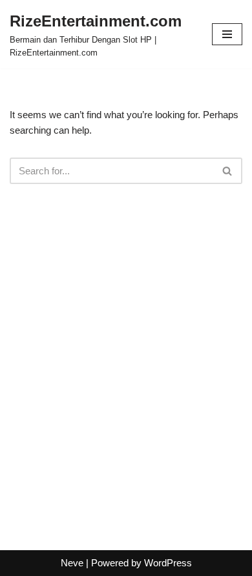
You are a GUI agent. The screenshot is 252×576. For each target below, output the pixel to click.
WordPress (168, 562)
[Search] (227, 171)
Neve (72, 562)
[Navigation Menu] (227, 34)
